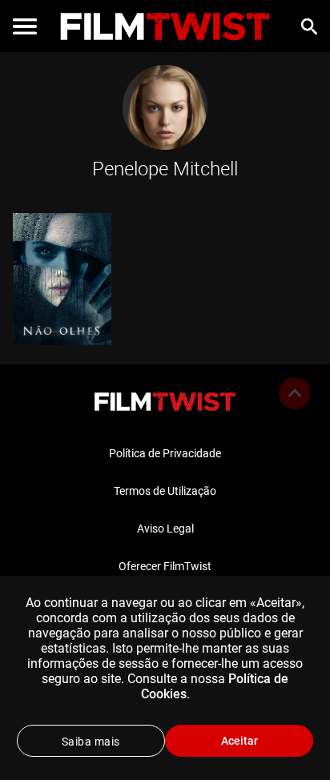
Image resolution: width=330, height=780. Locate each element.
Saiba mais (91, 741)
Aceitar (239, 740)
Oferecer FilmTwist (165, 566)
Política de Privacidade (165, 453)
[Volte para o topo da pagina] (295, 393)
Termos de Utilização (165, 490)
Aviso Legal (165, 528)
